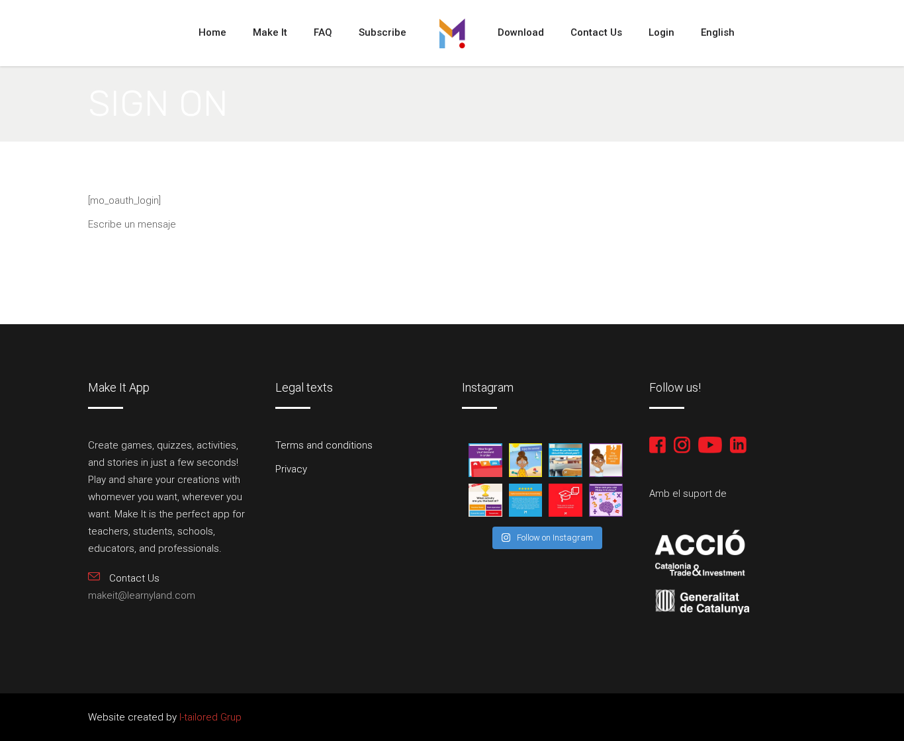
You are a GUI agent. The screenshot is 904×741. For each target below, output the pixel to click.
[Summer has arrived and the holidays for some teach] (526, 460)
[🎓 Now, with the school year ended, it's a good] (485, 460)
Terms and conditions (324, 445)
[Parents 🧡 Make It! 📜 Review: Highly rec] (526, 500)
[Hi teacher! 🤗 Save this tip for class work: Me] (606, 500)
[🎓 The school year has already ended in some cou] (565, 460)
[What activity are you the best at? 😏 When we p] (485, 500)
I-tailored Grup (209, 717)
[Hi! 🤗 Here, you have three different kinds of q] (565, 500)
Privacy (291, 469)
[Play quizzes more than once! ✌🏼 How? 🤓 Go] (606, 460)
